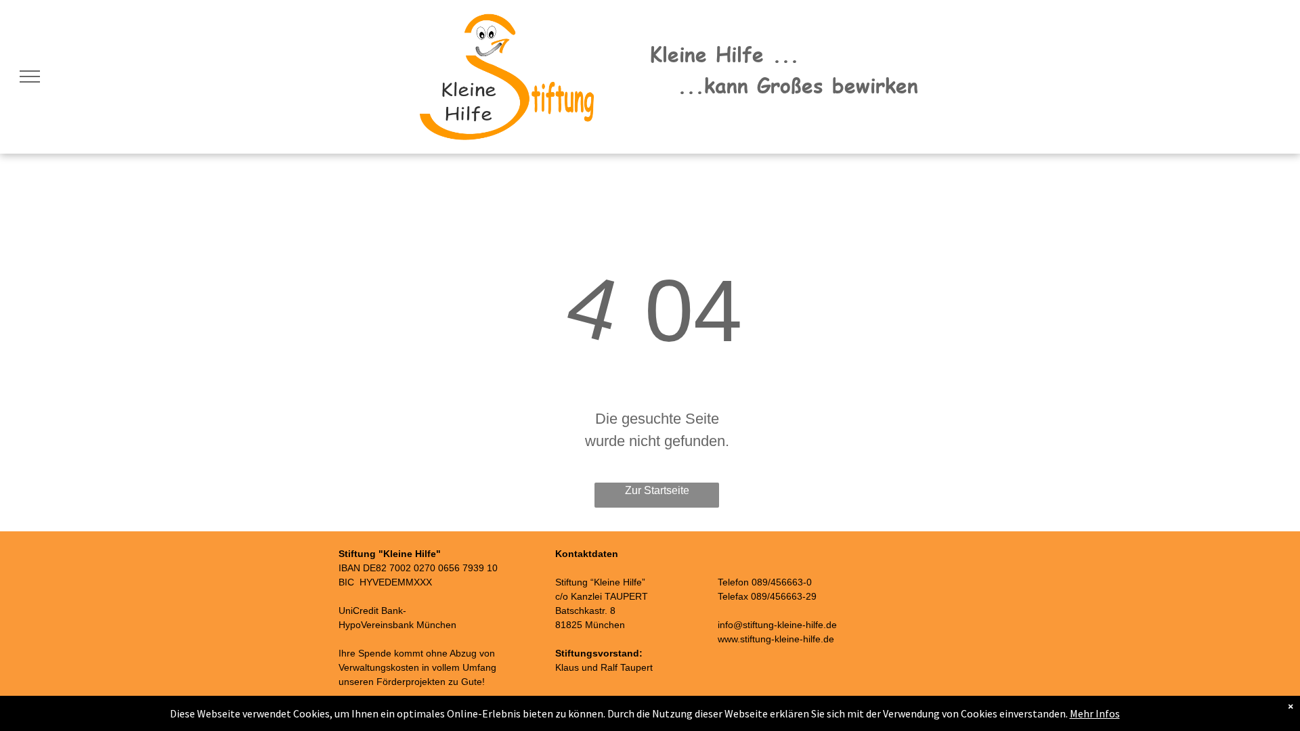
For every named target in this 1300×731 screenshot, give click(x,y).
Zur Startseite (657, 490)
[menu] (29, 76)
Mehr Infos (1095, 713)
